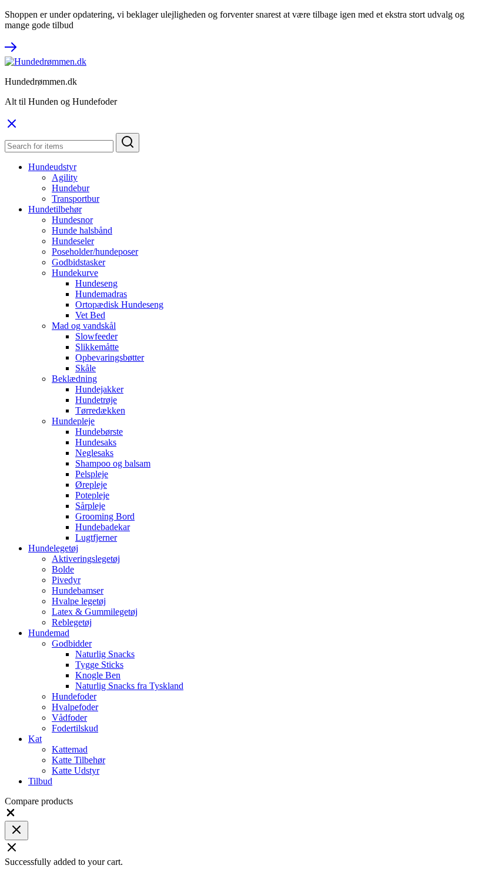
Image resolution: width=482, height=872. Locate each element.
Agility (65, 177)
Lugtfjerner (96, 537)
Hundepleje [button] (73, 421)
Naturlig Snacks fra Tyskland (129, 686)
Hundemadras (101, 294)
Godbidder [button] (72, 643)
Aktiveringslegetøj (86, 559)
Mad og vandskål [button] (84, 326)
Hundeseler (73, 241)
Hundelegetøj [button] (53, 548)
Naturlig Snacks (105, 654)
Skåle (85, 368)
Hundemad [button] (48, 633)
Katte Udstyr (75, 771)
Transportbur (75, 199)
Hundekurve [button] (75, 273)
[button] (10, 815)
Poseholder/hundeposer (95, 252)
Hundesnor (72, 220)
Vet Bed (90, 315)
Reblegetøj (72, 622)
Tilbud (40, 781)
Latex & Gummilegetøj (95, 612)
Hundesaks (95, 442)
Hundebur (70, 188)
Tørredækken (100, 410)
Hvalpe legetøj (79, 601)
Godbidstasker (78, 262)
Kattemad (70, 749)
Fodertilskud (75, 728)
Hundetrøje (96, 400)
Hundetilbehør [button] (55, 209)
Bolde (63, 569)
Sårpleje (90, 506)
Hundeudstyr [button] (52, 167)
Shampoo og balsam (112, 463)
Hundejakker (99, 389)
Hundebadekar (102, 527)
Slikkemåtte (97, 347)
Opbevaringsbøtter (109, 357)
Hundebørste (99, 432)
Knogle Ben (97, 675)
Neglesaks (94, 453)
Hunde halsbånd (82, 230)
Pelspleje (91, 474)
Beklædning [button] (74, 379)
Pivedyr (66, 580)
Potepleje (92, 495)
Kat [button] (35, 739)
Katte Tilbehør (78, 760)
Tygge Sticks (99, 665)
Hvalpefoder (75, 707)
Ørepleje (91, 485)
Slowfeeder (96, 336)
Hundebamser (77, 590)
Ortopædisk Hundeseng (119, 304)
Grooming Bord (105, 516)
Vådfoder (69, 718)
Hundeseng (96, 283)
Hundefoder (74, 696)
